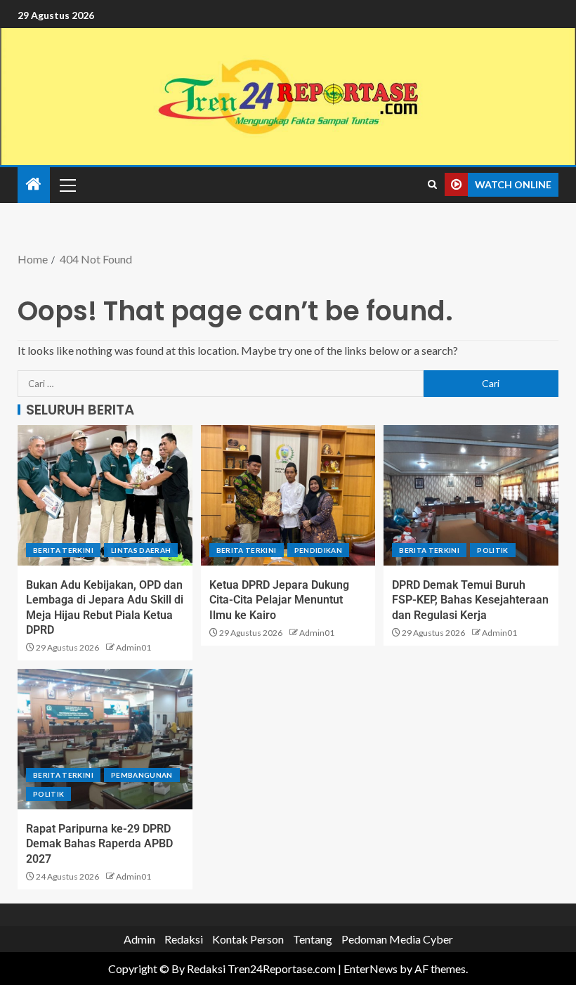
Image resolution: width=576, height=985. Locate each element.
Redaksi (183, 939)
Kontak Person (248, 939)
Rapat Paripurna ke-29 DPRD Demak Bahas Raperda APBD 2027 (99, 844)
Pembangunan (142, 775)
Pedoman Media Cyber (397, 939)
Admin (139, 939)
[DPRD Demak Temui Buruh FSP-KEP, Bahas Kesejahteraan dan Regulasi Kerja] (471, 495)
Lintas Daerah (141, 550)
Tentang (312, 939)
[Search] (432, 184)
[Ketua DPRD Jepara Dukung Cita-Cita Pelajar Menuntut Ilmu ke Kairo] (288, 495)
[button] (67, 184)
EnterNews (370, 968)
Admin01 (133, 647)
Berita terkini (63, 550)
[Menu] (67, 184)
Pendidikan (318, 550)
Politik (492, 550)
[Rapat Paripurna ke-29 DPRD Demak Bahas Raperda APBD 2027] (105, 739)
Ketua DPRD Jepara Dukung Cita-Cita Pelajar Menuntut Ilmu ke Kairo (279, 600)
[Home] (33, 184)
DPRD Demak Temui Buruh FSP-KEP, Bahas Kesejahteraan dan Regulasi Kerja (470, 600)
